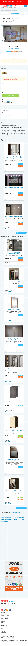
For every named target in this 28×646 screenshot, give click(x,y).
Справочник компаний (5, 616)
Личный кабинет (4, 625)
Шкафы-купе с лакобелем (6, 517)
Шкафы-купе (14, 9)
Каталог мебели (4, 612)
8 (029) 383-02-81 (8, 351)
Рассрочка (3, 626)
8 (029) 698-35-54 (8, 381)
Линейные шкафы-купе (6, 521)
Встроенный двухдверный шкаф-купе (14, 460)
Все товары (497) (6, 87)
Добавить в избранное (14, 48)
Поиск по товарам (4, 618)
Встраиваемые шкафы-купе (6, 519)
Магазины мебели (4, 614)
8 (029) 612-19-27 (8, 473)
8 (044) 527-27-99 (8, 291)
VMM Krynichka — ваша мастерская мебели (14, 73)
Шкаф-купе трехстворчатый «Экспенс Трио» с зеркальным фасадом (14, 157)
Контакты (2, 634)
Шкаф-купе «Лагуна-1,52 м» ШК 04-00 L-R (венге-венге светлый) (14, 430)
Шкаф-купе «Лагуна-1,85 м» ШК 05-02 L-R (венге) (14, 491)
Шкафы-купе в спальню (19, 519)
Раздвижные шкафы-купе (6, 514)
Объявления (3, 631)
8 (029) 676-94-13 (8, 92)
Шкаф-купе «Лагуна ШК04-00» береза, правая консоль (14, 399)
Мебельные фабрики (5, 615)
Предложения (3, 632)
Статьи (2, 622)
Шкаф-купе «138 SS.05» (14, 309)
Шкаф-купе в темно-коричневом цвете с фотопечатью (14, 188)
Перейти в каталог (21, 232)
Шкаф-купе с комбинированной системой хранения (14, 253)
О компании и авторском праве (6, 638)
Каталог (2, 9)
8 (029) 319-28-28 (8, 411)
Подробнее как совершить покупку (7, 642)
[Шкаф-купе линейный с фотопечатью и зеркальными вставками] (14, 42)
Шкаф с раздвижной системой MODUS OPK (14, 339)
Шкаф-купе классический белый (14, 216)
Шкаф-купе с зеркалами (14, 281)
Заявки (2, 628)
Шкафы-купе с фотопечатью (19, 517)
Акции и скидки (4, 619)
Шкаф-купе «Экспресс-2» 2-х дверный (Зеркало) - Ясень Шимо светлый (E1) (14, 370)
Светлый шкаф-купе (15, 512)
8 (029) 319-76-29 (8, 320)
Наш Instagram (6, 99)
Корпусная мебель (8, 9)
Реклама (2, 629)
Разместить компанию (6, 606)
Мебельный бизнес (4, 624)
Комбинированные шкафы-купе (7, 515)
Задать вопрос (10, 95)
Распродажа (3, 621)
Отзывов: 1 (16, 75)
